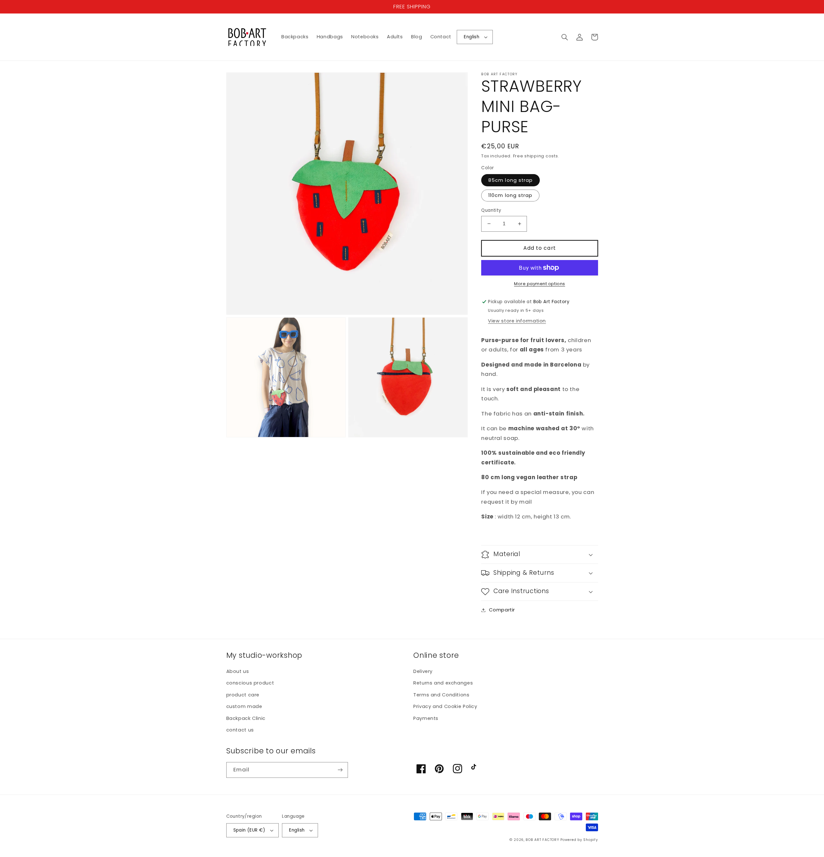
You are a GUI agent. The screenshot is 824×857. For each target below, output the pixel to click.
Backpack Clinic (246, 718)
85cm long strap (510, 180)
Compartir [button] (502, 610)
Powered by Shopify (579, 839)
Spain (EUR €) (249, 830)
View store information (517, 321)
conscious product (250, 683)
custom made (244, 706)
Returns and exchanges (443, 683)
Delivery (423, 671)
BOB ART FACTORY (542, 839)
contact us (240, 730)
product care (243, 695)
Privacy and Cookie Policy (445, 706)
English (471, 37)
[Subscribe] (339, 770)
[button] (564, 37)
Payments (425, 718)
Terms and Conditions (441, 695)
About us (237, 671)
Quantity (491, 210)
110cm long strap (510, 195)
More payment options (539, 283)
